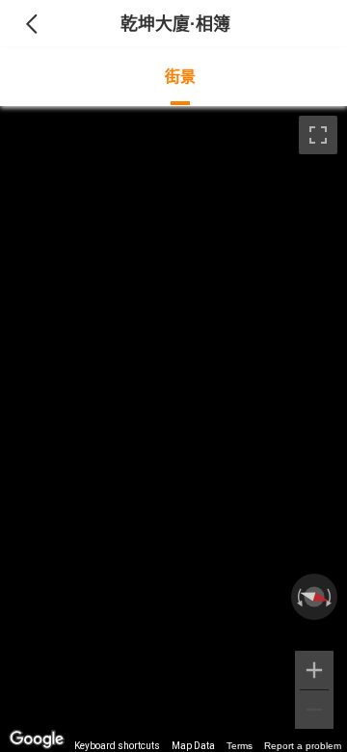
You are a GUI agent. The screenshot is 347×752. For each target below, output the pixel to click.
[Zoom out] (314, 709)
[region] (173, 429)
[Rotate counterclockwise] (298, 597)
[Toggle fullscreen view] (318, 135)
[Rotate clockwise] (330, 597)
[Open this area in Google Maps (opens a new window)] (36, 739)
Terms (240, 745)
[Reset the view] (314, 596)
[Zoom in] (314, 670)
